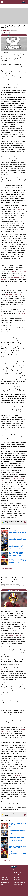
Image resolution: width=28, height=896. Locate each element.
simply (22, 313)
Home (2, 568)
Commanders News (9, 568)
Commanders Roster (9, 860)
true (2, 315)
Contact (3, 872)
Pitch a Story (4, 877)
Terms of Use (4, 879)
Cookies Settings (17, 884)
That (19, 313)
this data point (19, 209)
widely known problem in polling (14, 294)
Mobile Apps (4, 874)
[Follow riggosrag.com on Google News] (25, 522)
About (2, 870)
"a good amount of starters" (16, 635)
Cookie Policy (16, 879)
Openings (15, 870)
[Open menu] (2, 2)
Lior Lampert (6, 588)
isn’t (25, 313)
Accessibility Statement (19, 882)
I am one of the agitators (15, 70)
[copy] (9, 33)
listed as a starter (18, 775)
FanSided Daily (17, 874)
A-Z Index (3, 884)
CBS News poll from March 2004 (17, 271)
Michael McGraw (7, 30)
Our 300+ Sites (17, 872)
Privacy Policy (16, 877)
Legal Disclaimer (5, 882)
